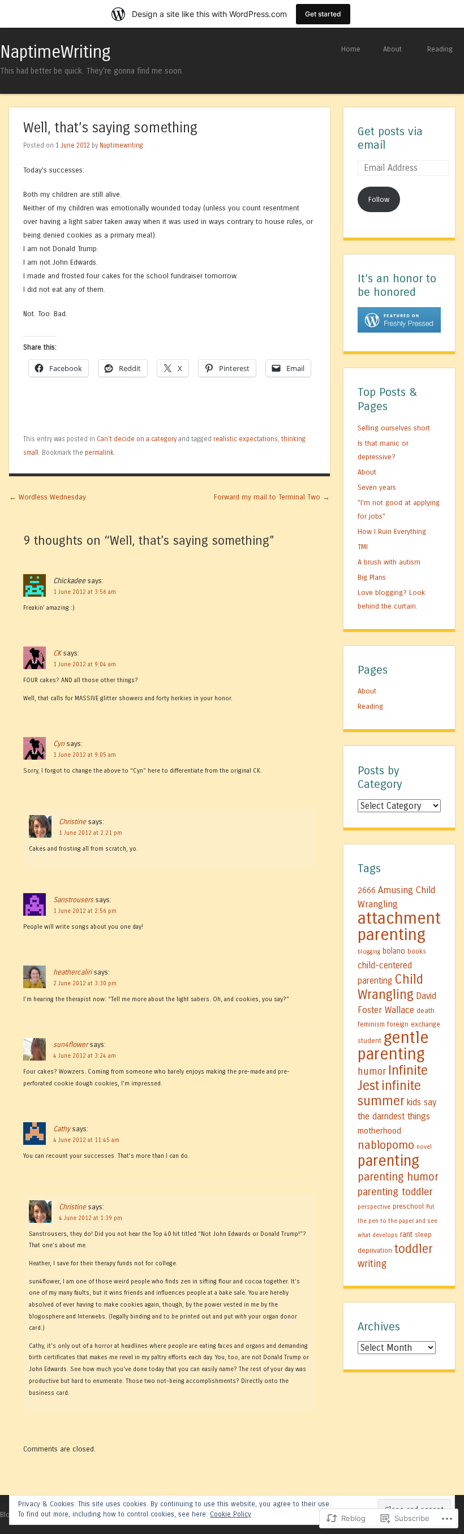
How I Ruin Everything (392, 531)
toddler (413, 1249)
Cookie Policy (230, 1514)
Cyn (59, 743)
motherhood (379, 1131)
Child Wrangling (390, 987)
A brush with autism (389, 562)
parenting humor (398, 1176)
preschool (408, 1206)
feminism (371, 1024)
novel (424, 1146)
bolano (394, 951)
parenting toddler (395, 1192)
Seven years (377, 487)
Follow (378, 199)
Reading (440, 49)
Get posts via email (390, 138)
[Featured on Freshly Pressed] (399, 330)
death (425, 1010)
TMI (363, 546)
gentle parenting (393, 1046)
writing (372, 1264)
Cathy (61, 1128)
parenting (388, 1161)
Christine (72, 821)
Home (350, 49)
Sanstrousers (73, 899)
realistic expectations (245, 439)
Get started (323, 14)
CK (57, 653)
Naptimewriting (121, 145)
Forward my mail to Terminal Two (272, 497)
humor (372, 1072)
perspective (374, 1206)
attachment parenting (399, 926)
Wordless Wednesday (47, 497)
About (392, 49)
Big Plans (372, 577)
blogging (369, 951)
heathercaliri (72, 972)
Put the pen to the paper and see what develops (397, 1221)
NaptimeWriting (55, 52)
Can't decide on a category (137, 439)
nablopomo (386, 1145)
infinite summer (389, 1093)
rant (406, 1234)
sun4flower (70, 1044)
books (416, 951)
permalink (99, 452)
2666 (367, 890)
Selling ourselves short (394, 428)
